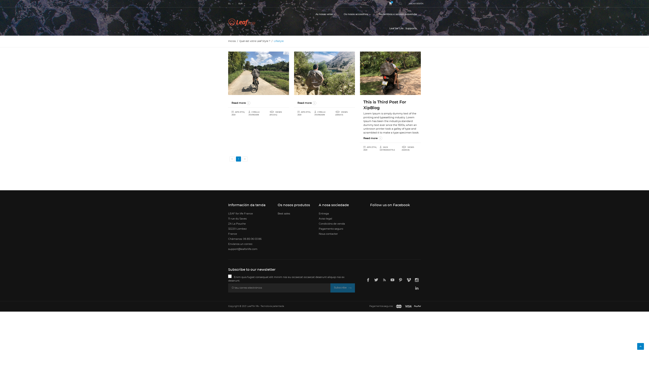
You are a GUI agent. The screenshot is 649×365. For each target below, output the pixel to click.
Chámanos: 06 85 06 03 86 (244, 239)
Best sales (284, 213)
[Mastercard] (398, 306)
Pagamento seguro (331, 229)
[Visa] (408, 306)
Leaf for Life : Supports (403, 28)
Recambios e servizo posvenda (398, 14)
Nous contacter (328, 234)
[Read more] (258, 73)
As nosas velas (324, 14)
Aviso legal (325, 218)
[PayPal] (417, 306)
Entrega (324, 213)
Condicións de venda (332, 224)
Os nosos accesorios (356, 14)
